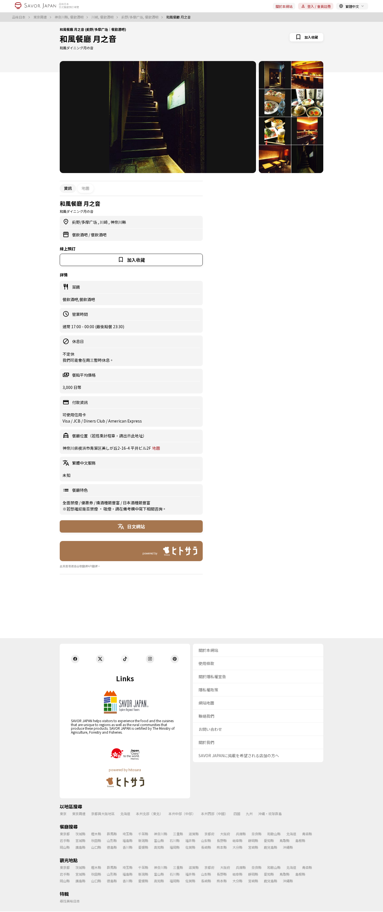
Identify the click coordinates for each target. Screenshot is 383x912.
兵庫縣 (241, 833)
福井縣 (190, 840)
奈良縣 (257, 833)
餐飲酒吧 (80, 234)
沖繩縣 (288, 847)
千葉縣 (143, 833)
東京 (63, 813)
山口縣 (96, 847)
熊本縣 (222, 847)
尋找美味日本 (70, 901)
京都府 (209, 833)
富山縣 (159, 840)
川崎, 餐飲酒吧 (102, 17)
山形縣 (112, 840)
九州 (249, 813)
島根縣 (300, 840)
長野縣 (222, 840)
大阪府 (225, 833)
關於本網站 (284, 6)
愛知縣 (269, 840)
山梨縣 (206, 840)
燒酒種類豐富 (108, 502)
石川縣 (175, 840)
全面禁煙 (71, 502)
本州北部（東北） (149, 813)
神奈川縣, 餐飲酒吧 (69, 17)
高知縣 (159, 847)
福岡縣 (175, 847)
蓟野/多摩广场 (85, 222)
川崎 (104, 222)
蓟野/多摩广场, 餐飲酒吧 (140, 17)
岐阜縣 (237, 840)
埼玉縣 (128, 833)
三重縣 (178, 833)
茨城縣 (80, 833)
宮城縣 (80, 840)
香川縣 (128, 847)
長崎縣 (206, 847)
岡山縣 (65, 847)
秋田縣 (96, 840)
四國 (237, 813)
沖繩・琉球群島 (270, 813)
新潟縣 (143, 840)
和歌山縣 (274, 833)
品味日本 (19, 17)
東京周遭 (40, 17)
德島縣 (112, 847)
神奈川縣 (118, 222)
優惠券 (87, 502)
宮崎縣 (253, 847)
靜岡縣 (253, 840)
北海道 (125, 813)
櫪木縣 (96, 833)
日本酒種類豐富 (136, 502)
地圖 (85, 188)
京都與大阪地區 (103, 813)
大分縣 (237, 847)
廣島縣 (80, 847)
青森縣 (307, 833)
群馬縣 (112, 833)
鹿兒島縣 (270, 847)
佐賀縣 (190, 847)
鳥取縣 (285, 840)
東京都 (65, 833)
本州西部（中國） (214, 813)
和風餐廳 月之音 (88, 38)
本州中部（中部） (182, 813)
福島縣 (128, 840)
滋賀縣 (194, 833)
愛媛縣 (143, 847)
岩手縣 (65, 840)
